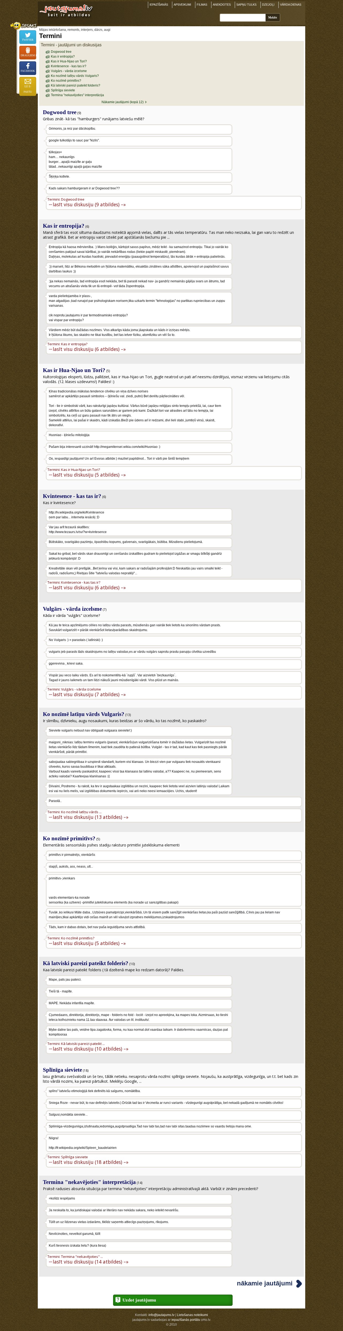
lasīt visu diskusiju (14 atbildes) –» (90, 1261)
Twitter (27, 39)
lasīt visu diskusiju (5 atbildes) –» (89, 474)
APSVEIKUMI (182, 4)
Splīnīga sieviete (63, 90)
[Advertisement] (267, 158)
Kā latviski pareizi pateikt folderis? (75, 85)
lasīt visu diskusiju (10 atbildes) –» (90, 1048)
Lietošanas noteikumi (192, 1315)
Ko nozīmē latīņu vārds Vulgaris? (75, 76)
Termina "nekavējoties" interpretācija (77, 95)
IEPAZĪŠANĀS (159, 4)
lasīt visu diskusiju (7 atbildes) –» (89, 694)
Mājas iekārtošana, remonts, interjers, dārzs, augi (74, 30)
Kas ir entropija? (63, 56)
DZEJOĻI (268, 4)
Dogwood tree (61, 52)
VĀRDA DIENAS (290, 4)
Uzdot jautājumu (139, 1300)
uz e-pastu (28, 89)
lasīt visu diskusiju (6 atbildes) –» (89, 349)
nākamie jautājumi (265, 1283)
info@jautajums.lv (161, 1315)
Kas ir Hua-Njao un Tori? (69, 61)
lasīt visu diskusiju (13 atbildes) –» (90, 816)
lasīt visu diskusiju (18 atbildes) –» (90, 1161)
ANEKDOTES (222, 4)
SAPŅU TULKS (246, 4)
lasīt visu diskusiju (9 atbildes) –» (89, 204)
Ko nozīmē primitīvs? (66, 81)
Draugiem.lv (28, 55)
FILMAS (202, 4)
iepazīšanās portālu (186, 1320)
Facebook (28, 70)
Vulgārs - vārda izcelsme (69, 71)
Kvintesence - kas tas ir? (68, 66)
